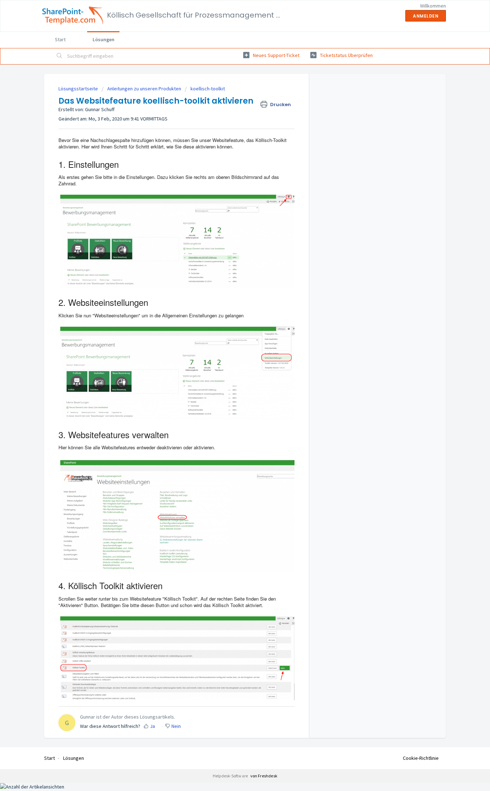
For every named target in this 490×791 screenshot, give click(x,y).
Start (60, 39)
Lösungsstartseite (78, 88)
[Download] (231, 309)
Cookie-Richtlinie (421, 758)
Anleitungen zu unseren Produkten (144, 88)
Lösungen (103, 39)
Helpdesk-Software (231, 775)
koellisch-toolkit (207, 88)
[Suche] (59, 56)
